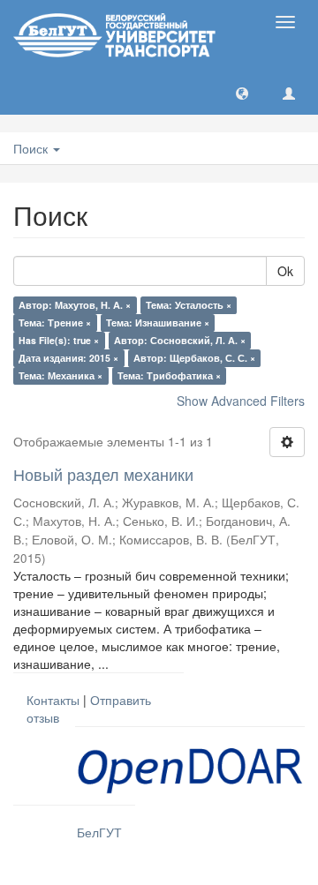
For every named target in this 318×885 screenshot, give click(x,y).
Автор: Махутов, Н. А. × (75, 304)
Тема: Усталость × (188, 304)
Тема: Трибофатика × (169, 375)
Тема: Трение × (55, 322)
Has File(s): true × (59, 340)
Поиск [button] (32, 148)
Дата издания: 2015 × (68, 357)
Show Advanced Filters (241, 400)
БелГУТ (99, 832)
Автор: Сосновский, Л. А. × (180, 340)
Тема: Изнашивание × (157, 322)
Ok (285, 271)
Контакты (53, 700)
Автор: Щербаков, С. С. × (194, 357)
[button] (242, 93)
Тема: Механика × (60, 375)
